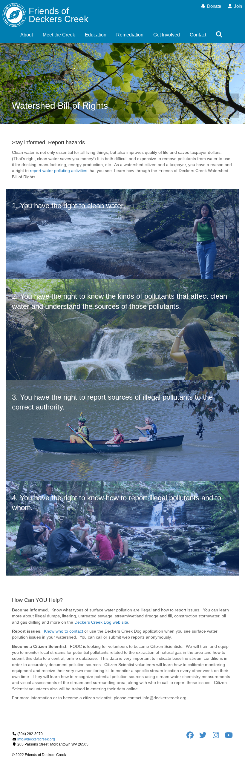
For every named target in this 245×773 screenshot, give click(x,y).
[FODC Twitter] (204, 736)
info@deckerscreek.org (36, 739)
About (26, 34)
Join (237, 6)
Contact (198, 34)
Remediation (129, 34)
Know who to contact (63, 631)
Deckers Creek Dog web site (101, 622)
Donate (213, 6)
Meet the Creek (59, 34)
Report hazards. (67, 142)
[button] (220, 35)
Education (95, 34)
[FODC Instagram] (217, 736)
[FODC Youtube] (228, 736)
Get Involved (166, 34)
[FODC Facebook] (192, 736)
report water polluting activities (58, 170)
